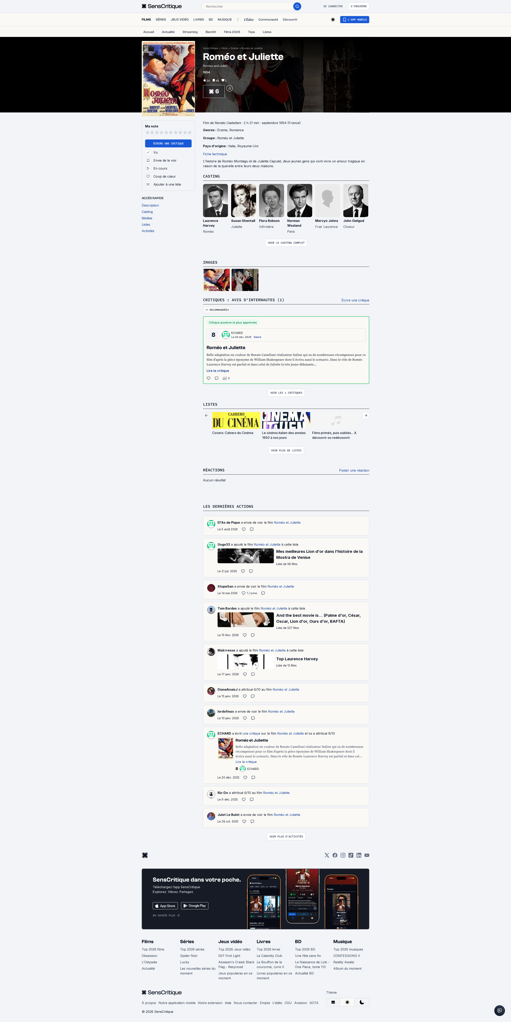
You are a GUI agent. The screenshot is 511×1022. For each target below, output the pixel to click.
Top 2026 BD (305, 949)
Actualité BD (304, 973)
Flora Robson (269, 221)
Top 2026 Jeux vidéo (234, 949)
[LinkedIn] (359, 856)
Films (224, 48)
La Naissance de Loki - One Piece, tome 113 (312, 964)
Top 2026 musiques (348, 949)
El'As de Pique (229, 522)
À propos (149, 1003)
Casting (211, 176)
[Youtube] (366, 856)
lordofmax (226, 711)
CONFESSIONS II (346, 956)
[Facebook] (335, 856)
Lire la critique (218, 371)
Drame (235, 48)
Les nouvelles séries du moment (197, 970)
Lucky (184, 962)
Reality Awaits (343, 962)
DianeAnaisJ (228, 689)
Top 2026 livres (268, 949)
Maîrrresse (226, 650)
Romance (236, 130)
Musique (342, 941)
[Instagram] (343, 856)
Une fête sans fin (308, 956)
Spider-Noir (189, 956)
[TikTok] (351, 856)
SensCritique (210, 48)
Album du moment (347, 968)
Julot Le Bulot (229, 815)
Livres (263, 941)
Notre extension (210, 1003)
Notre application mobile (177, 1003)
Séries (187, 941)
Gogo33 (224, 544)
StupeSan (225, 586)
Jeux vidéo (230, 941)
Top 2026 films (153, 949)
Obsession (149, 956)
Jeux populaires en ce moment (235, 975)
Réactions (214, 469)
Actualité (148, 968)
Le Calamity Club (269, 956)
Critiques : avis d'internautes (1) (243, 299)
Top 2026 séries (192, 949)
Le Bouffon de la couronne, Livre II (270, 964)
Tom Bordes (227, 608)
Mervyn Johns (326, 221)
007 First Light (229, 956)
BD (298, 941)
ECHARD (237, 333)
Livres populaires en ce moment (274, 975)
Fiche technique (215, 154)
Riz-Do (223, 793)
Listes (210, 404)
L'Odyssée (149, 962)
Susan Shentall (243, 221)
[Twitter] (327, 856)
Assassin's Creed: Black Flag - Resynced (236, 964)
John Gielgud (353, 221)
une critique (251, 733)
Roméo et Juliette (252, 48)
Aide (228, 1003)
